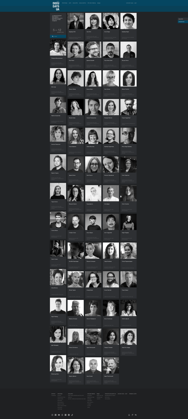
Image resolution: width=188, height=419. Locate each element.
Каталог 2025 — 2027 (131, 3)
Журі (70, 3)
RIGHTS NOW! (60, 398)
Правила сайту (133, 393)
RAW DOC (70, 397)
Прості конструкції (62, 405)
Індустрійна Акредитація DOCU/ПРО (76, 395)
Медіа (98, 3)
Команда (89, 398)
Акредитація (99, 397)
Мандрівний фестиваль (110, 395)
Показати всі (181, 21)
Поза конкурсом (61, 397)
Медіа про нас (100, 395)
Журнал (53, 393)
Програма (64, 3)
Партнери (89, 400)
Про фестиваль (92, 3)
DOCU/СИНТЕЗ (82, 3)
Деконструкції (61, 404)
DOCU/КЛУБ (107, 397)
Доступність (90, 402)
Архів (88, 407)
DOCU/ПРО (75, 3)
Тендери (89, 404)
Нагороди (60, 409)
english (58, 1)
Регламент (89, 395)
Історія (89, 405)
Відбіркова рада (90, 397)
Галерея (98, 398)
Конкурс (59, 395)
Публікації (53, 395)
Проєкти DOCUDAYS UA (110, 393)
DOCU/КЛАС (60, 407)
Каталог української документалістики (77, 398)
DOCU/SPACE (107, 398)
